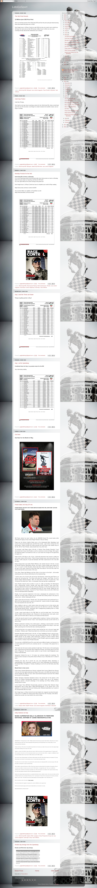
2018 (65, 19)
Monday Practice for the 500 (23, 173)
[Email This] (48, 88)
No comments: (42, 88)
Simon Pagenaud (30, 287)
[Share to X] (51, 88)
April (66, 56)
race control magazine (37, 90)
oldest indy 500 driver (37, 166)
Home (37, 871)
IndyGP (27, 705)
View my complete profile (68, 71)
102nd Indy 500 (22, 90)
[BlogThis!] (50, 88)
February (67, 58)
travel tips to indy (28, 837)
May (66, 34)
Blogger (57, 884)
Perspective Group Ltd (47, 835)
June (66, 32)
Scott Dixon (23, 287)
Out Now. (17, 434)
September (68, 26)
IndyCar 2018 (22, 705)
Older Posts (55, 871)
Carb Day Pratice (20, 99)
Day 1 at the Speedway (22, 363)
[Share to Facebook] (53, 88)
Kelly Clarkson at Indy (21, 713)
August (67, 28)
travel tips (37, 287)
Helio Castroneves (41, 285)
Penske (48, 285)
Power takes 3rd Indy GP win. (24, 504)
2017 (65, 62)
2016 (65, 64)
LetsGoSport (19, 7)
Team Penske (46, 90)
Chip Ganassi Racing (32, 285)
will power (52, 90)
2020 (65, 15)
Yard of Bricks (43, 287)
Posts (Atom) (24, 873)
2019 (65, 17)
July (66, 30)
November (67, 22)
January (67, 60)
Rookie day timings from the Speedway (26, 844)
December (67, 20)
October (67, 24)
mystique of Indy (38, 835)
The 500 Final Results (21, 16)
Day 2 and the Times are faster (24, 294)
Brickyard (29, 90)
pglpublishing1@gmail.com (71, 69)
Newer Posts (19, 871)
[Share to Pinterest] (54, 88)
